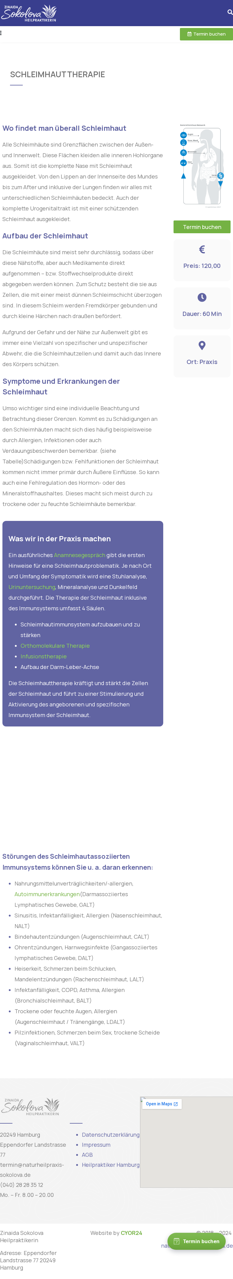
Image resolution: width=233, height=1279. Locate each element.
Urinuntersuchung (31, 587)
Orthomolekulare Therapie (55, 645)
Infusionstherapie (44, 656)
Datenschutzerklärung (111, 1134)
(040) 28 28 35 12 (21, 1184)
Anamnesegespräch (79, 555)
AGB (87, 1154)
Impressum (96, 1144)
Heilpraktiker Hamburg (111, 1164)
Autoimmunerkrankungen (47, 894)
